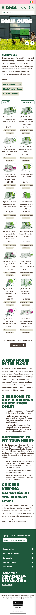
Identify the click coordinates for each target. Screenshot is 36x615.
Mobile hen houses (12, 416)
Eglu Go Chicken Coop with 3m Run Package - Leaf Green (9, 149)
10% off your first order (18, 2)
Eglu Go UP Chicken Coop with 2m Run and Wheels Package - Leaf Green (10, 235)
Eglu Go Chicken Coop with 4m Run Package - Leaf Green (26, 264)
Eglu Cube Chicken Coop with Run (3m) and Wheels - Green (9, 119)
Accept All (18, 602)
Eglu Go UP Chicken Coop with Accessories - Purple (10, 321)
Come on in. (7, 585)
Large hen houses (12, 411)
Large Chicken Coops (12, 84)
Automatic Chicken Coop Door (18, 467)
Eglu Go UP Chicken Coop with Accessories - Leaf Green (9, 292)
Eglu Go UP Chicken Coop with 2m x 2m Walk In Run (26, 291)
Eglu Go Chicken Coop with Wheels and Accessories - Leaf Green (26, 205)
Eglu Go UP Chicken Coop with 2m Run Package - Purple (9, 264)
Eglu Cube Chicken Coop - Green (26, 175)
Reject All (18, 607)
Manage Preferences (18, 611)
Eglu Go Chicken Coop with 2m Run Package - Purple (10, 176)
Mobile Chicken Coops (12, 89)
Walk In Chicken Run (13, 465)
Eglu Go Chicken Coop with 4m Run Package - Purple (26, 321)
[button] (27, 43)
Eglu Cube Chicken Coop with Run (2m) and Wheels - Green (9, 204)
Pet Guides (7, 567)
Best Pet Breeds (9, 562)
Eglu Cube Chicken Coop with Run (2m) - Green (26, 149)
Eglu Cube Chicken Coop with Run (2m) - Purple (26, 234)
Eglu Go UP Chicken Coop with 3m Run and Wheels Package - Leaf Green (26, 120)
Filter (4, 102)
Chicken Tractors (10, 94)
